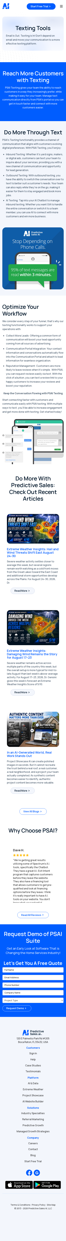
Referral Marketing (33, 1119)
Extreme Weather (33, 1089)
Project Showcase (33, 1095)
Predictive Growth (33, 1125)
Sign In (33, 1053)
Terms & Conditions (20, 1204)
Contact (33, 1149)
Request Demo (15, 1008)
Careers (33, 1143)
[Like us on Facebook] (29, 1173)
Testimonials (33, 1071)
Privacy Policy (38, 1204)
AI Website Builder (33, 1101)
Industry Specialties (33, 1113)
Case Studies (33, 1065)
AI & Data (33, 1083)
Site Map (51, 1204)
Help (33, 1059)
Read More (20, 590)
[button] (5, 873)
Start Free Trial (39, 6)
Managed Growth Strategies (33, 1131)
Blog (33, 1155)
